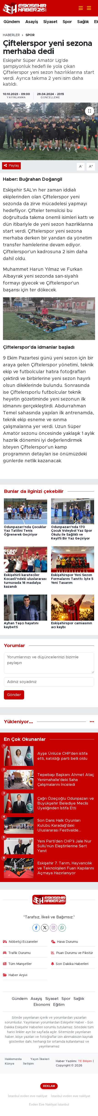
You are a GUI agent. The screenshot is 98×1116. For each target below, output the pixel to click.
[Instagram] (53, 928)
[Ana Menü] (87, 8)
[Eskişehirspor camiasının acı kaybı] (72, 607)
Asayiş (31, 22)
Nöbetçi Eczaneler (23, 941)
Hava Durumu (67, 941)
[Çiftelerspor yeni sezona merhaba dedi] (49, 131)
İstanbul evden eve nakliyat (27, 1096)
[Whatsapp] (62, 928)
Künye (9, 1063)
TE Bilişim (85, 1061)
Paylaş (14, 165)
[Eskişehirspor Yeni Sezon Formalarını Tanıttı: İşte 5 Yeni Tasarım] (72, 559)
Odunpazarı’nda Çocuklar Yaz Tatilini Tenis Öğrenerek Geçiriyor (25, 531)
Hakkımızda (13, 1059)
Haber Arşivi (18, 975)
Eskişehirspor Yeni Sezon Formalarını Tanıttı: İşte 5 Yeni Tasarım (72, 579)
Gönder (14, 695)
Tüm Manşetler (20, 964)
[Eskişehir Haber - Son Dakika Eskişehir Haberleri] (24, 8)
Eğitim (58, 1005)
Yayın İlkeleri (39, 1059)
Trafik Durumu (19, 953)
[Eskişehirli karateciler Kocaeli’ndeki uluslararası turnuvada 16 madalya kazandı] (25, 559)
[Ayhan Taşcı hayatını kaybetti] (25, 607)
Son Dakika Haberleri (72, 964)
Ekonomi (42, 1005)
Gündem (11, 22)
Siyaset (50, 22)
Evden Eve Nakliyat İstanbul (49, 1104)
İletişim (28, 1063)
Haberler (11, 35)
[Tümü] (92, 722)
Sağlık (83, 22)
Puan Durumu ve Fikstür (74, 953)
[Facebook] (36, 928)
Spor (67, 22)
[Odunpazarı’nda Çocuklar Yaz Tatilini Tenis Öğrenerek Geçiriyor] (25, 511)
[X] (45, 928)
